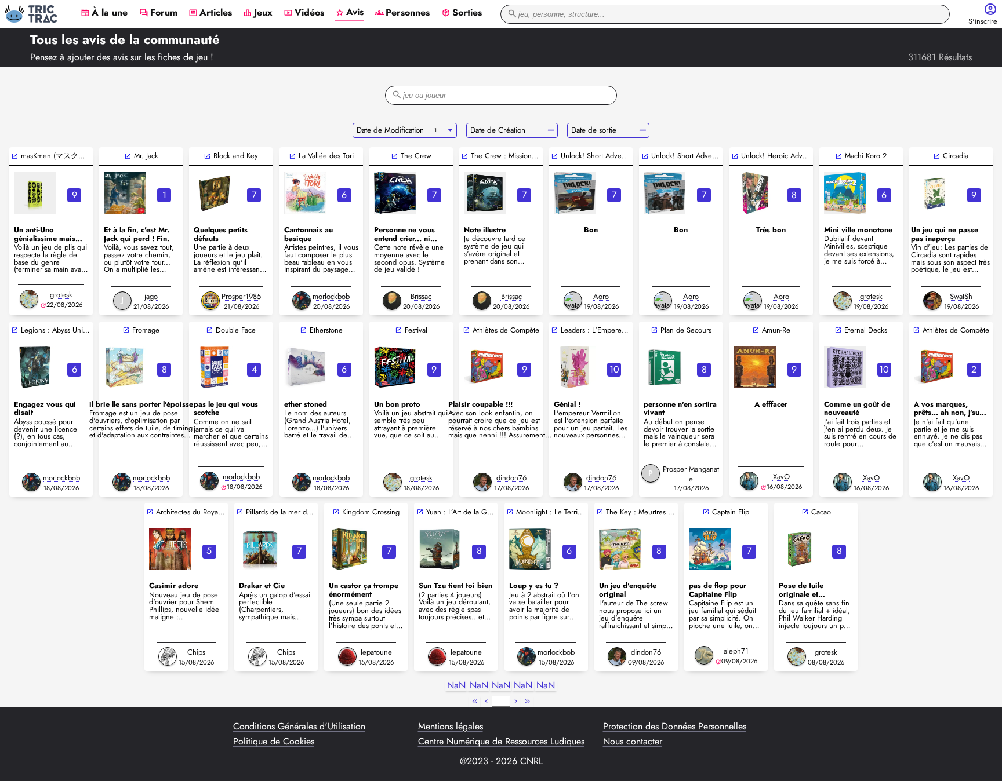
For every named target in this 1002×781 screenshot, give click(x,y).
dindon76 (511, 477)
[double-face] (214, 367)
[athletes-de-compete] (485, 367)
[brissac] (392, 300)
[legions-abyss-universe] (35, 367)
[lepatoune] (347, 656)
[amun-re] (755, 367)
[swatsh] (932, 300)
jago (151, 296)
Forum (158, 13)
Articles (210, 13)
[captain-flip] (710, 549)
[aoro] (573, 300)
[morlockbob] (301, 300)
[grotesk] (29, 299)
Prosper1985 (241, 296)
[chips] (167, 656)
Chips (196, 652)
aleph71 (736, 650)
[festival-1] (395, 367)
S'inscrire (982, 21)
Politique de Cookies (273, 741)
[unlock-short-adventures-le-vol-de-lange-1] (664, 193)
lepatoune (376, 652)
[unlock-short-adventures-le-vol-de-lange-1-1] (575, 193)
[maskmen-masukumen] (35, 193)
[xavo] (749, 481)
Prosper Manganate (691, 474)
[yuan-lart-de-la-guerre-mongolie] (439, 549)
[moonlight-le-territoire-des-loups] (530, 549)
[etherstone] (305, 367)
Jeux (258, 13)
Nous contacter (632, 741)
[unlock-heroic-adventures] (755, 193)
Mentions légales (450, 726)
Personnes (402, 13)
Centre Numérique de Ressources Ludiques (501, 741)
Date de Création (497, 130)
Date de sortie (593, 130)
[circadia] (935, 193)
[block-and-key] (214, 193)
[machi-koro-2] (845, 193)
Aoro (601, 296)
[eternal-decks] (845, 367)
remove (551, 130)
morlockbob (331, 296)
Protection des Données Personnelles (674, 726)
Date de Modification (390, 130)
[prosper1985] (210, 300)
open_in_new (15, 156)
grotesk (61, 294)
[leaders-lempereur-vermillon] (575, 367)
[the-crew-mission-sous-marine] (485, 193)
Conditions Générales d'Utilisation (299, 726)
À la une (104, 13)
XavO (781, 476)
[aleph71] (704, 655)
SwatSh (961, 296)
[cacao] (800, 549)
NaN (456, 685)
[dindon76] (482, 482)
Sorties (461, 13)
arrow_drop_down (450, 130)
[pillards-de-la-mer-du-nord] (260, 549)
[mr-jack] (125, 193)
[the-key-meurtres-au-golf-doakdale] (620, 549)
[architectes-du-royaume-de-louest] (170, 549)
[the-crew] (395, 193)
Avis (349, 13)
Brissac (421, 296)
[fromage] (125, 367)
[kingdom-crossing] (350, 549)
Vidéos (304, 13)
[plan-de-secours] (664, 367)
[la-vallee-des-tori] (305, 193)
